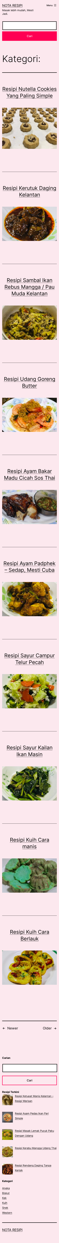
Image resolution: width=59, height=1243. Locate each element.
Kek (4, 1197)
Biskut (6, 1193)
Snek (5, 1207)
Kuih (4, 1202)
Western (7, 1212)
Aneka (6, 1188)
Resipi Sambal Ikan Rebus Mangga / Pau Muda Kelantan (29, 287)
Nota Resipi (12, 5)
